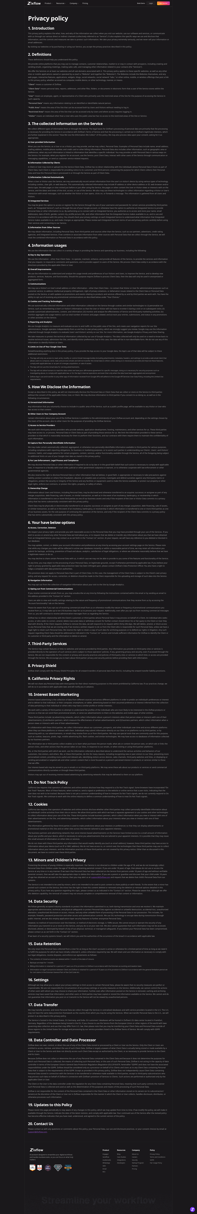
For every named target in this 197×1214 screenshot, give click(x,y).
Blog (118, 1154)
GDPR (152, 1160)
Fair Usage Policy (156, 1163)
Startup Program (138, 1163)
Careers (134, 1157)
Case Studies (121, 1157)
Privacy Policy (155, 1154)
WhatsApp (106, 1163)
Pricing (85, 3)
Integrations (121, 1160)
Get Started (163, 3)
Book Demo (141, 3)
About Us (135, 1154)
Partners (135, 1166)
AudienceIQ (107, 1160)
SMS (104, 1166)
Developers (121, 1163)
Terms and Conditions (157, 1157)
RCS (104, 1172)
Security (135, 1160)
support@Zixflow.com (100, 877)
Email (105, 1169)
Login (151, 3)
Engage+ (106, 1154)
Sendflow (106, 1157)
